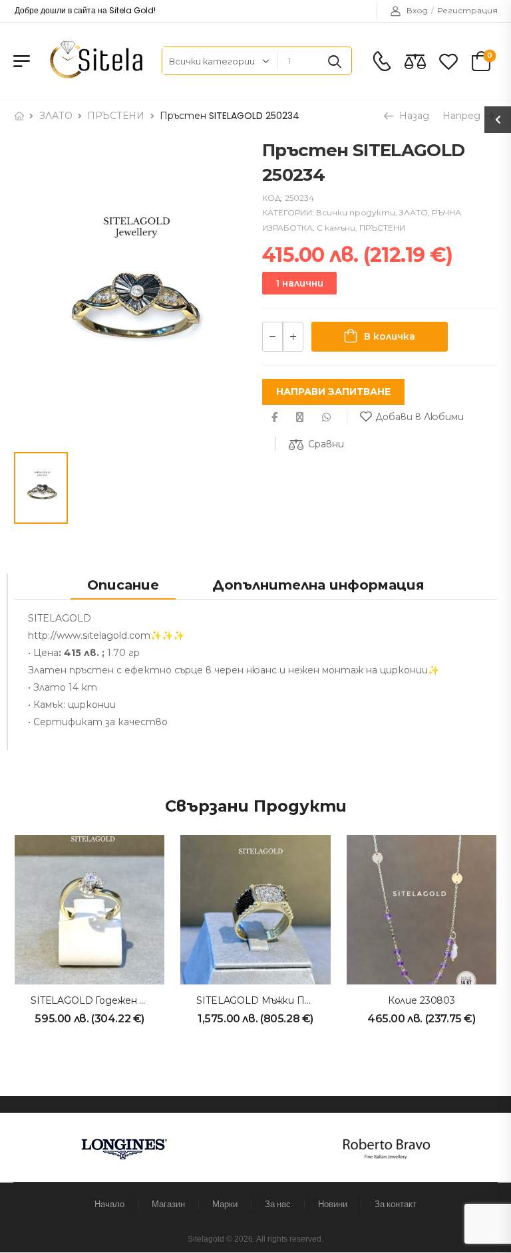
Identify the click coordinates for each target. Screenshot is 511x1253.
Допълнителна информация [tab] (318, 585)
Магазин (168, 1204)
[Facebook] (274, 417)
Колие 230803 (421, 1000)
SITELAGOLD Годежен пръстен (108, 1000)
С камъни (336, 228)
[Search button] (334, 61)
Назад (413, 116)
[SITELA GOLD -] (94, 61)
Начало (109, 1204)
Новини (332, 1204)
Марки (225, 1204)
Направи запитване (333, 392)
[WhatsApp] (326, 417)
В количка (389, 336)
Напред (462, 116)
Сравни (326, 444)
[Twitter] (299, 417)
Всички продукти (355, 212)
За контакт (396, 1204)
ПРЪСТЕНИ (115, 115)
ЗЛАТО (56, 115)
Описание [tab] (123, 585)
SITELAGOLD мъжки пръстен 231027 (286, 1000)
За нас (278, 1204)
